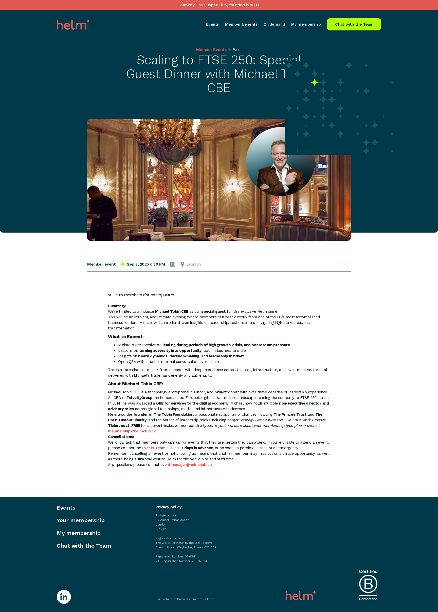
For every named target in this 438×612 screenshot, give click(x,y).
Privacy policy (168, 507)
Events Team (154, 448)
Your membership (81, 520)
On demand (274, 24)
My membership (306, 24)
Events (212, 24)
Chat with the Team (354, 24)
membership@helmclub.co (132, 431)
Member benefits (241, 24)
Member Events (211, 49)
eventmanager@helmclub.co (186, 464)
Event (237, 49)
